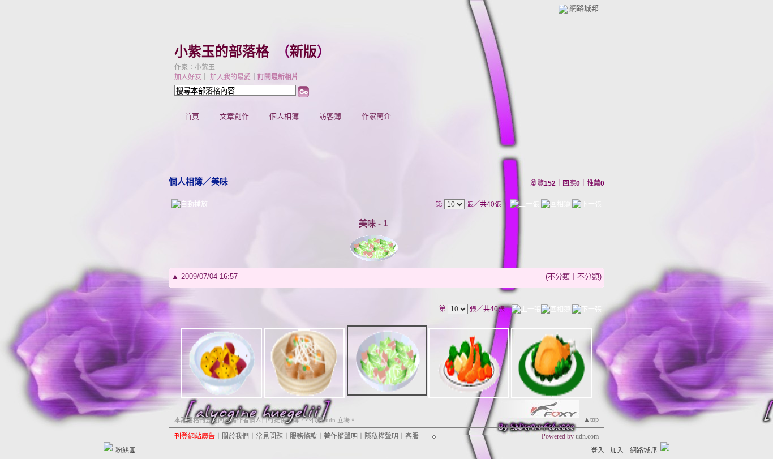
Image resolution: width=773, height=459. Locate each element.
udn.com (587, 436)
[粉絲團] (108, 446)
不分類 (559, 276)
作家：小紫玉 (194, 67)
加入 (617, 450)
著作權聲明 (341, 436)
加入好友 (187, 77)
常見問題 (269, 436)
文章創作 (234, 116)
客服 (412, 436)
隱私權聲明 (381, 436)
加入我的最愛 (230, 77)
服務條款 (303, 436)
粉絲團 (125, 450)
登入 (597, 450)
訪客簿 (330, 116)
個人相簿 (284, 116)
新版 (303, 51)
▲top (591, 419)
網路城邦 (584, 8)
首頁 (191, 116)
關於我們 (235, 436)
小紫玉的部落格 (221, 51)
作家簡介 (376, 116)
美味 (219, 181)
